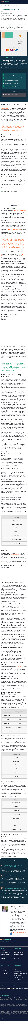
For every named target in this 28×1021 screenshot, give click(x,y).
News (15, 967)
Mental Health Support (19, 961)
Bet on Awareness (4, 967)
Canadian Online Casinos (6, 5)
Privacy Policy (17, 950)
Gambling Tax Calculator (5, 970)
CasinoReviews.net (5, 986)
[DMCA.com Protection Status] (11, 988)
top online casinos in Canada (20, 210)
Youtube (10, 944)
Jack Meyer (8, 11)
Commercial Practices (19, 958)
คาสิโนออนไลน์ (17, 975)
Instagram (15, 944)
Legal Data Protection (19, 956)
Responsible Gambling (19, 954)
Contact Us (2, 958)
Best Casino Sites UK (18, 971)
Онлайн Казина (17, 979)
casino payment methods (15, 702)
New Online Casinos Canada (20, 973)
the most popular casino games (14, 229)
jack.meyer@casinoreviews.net (19, 932)
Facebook (13, 944)
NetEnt (6, 638)
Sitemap (16, 963)
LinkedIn (11, 934)
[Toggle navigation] (25, 2)
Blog (15, 969)
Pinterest (7, 944)
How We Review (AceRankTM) (7, 952)
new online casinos (5, 108)
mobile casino (20, 666)
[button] (3, 197)
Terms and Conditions (19, 952)
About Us (2, 950)
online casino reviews (10, 106)
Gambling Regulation (5, 973)
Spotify (18, 944)
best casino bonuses (15, 554)
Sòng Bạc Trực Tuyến (18, 977)
